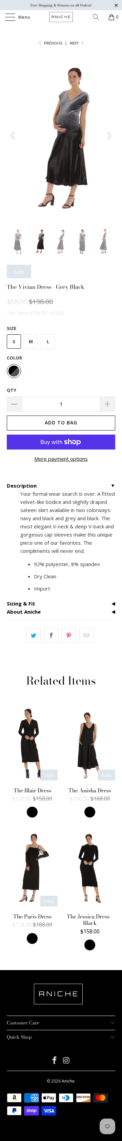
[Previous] (13, 135)
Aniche (68, 1081)
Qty (11, 390)
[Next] (109, 135)
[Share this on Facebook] (51, 635)
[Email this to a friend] (86, 635)
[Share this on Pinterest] (69, 635)
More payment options (61, 458)
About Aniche (24, 611)
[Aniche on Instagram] (67, 1060)
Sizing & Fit (21, 603)
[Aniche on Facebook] (55, 1060)
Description (22, 485)
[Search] (98, 17)
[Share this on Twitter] (33, 635)
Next (75, 43)
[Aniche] (61, 17)
